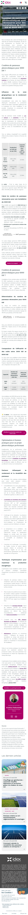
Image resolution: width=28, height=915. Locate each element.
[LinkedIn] (12, 716)
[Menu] (26, 2)
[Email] (16, 716)
